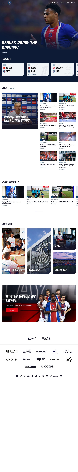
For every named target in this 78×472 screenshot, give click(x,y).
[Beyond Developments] (12, 351)
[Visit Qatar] (27, 351)
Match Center (32, 74)
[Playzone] (12, 310)
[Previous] (3, 70)
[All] (55, 351)
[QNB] (26, 359)
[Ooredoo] (41, 351)
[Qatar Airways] (46, 338)
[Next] (74, 70)
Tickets (62, 2)
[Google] (47, 366)
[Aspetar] (54, 359)
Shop (67, 2)
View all (12, 88)
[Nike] (32, 338)
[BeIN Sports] (30, 366)
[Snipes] (40, 359)
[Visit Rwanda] (68, 351)
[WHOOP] (11, 359)
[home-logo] (10, 3)
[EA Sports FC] (69, 359)
